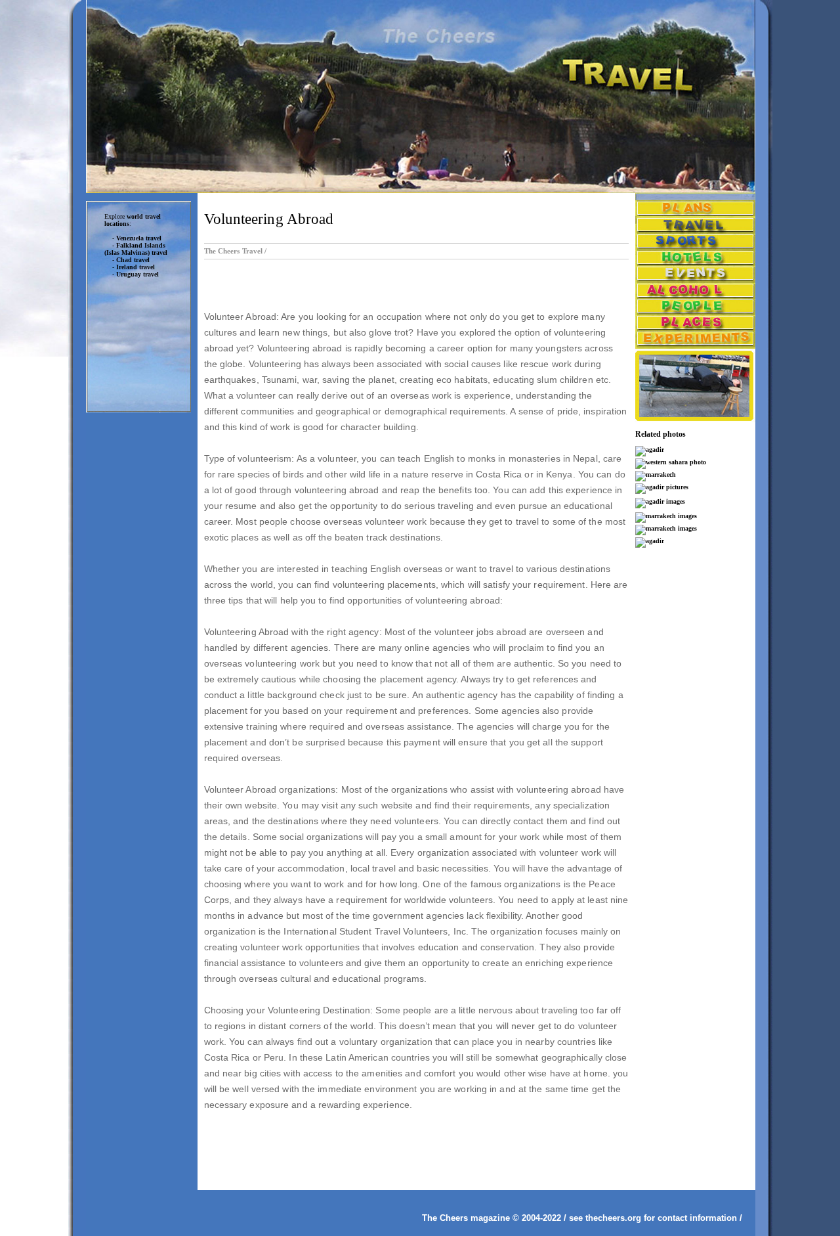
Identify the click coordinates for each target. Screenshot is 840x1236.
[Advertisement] (138, 623)
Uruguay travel (137, 274)
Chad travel (133, 259)
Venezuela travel (138, 238)
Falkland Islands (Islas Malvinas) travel (135, 249)
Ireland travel (135, 267)
